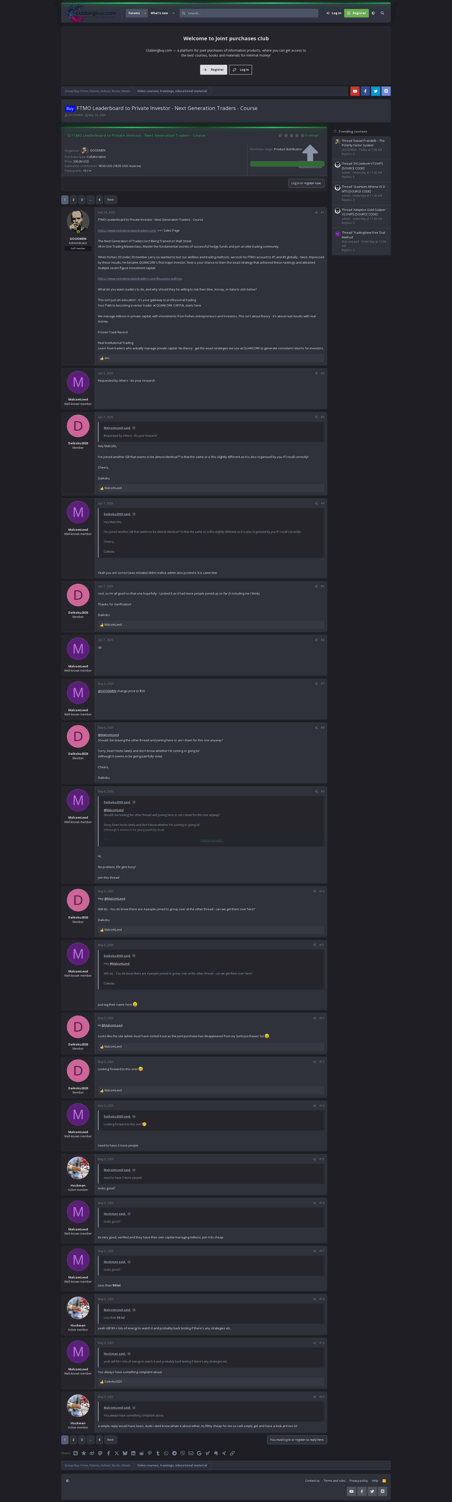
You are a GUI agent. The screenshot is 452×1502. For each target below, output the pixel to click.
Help (375, 1481)
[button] (145, 13)
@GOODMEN (107, 691)
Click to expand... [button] (211, 840)
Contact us (312, 1481)
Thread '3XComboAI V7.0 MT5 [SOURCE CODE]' (362, 165)
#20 (321, 1397)
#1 (322, 212)
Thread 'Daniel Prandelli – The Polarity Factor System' (363, 143)
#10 (321, 891)
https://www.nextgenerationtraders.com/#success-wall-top (140, 278)
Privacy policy (359, 1481)
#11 (321, 945)
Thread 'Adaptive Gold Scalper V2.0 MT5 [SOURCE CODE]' (363, 212)
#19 (321, 1343)
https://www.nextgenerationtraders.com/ (127, 230)
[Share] (316, 212)
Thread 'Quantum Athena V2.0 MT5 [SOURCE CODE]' (363, 188)
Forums (134, 13)
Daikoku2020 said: (117, 514)
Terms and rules (334, 1481)
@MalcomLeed (108, 735)
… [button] (90, 200)
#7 (322, 684)
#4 (322, 503)
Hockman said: (115, 1214)
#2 (322, 373)
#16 (321, 1203)
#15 (321, 1159)
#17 (321, 1251)
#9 (322, 791)
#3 (322, 417)
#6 (322, 640)
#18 (321, 1299)
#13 (321, 1062)
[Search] (382, 13)
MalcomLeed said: (117, 428)
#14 (321, 1106)
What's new (159, 13)
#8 (322, 728)
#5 (322, 586)
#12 (321, 1018)
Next (110, 200)
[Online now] (78, 232)
